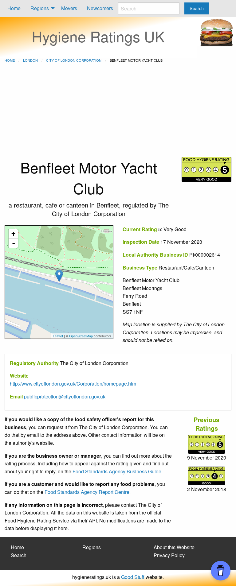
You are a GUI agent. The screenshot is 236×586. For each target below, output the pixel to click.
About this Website (174, 547)
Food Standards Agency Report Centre (87, 491)
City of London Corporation (73, 60)
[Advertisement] (118, 111)
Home (14, 8)
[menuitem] (14, 8)
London (30, 60)
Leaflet (58, 335)
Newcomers (100, 8)
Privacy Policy (169, 555)
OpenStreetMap (81, 335)
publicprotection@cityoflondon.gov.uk (64, 396)
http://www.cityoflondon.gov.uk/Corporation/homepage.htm (73, 383)
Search (18, 555)
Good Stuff (132, 576)
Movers (69, 8)
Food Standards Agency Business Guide (117, 471)
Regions (39, 8)
